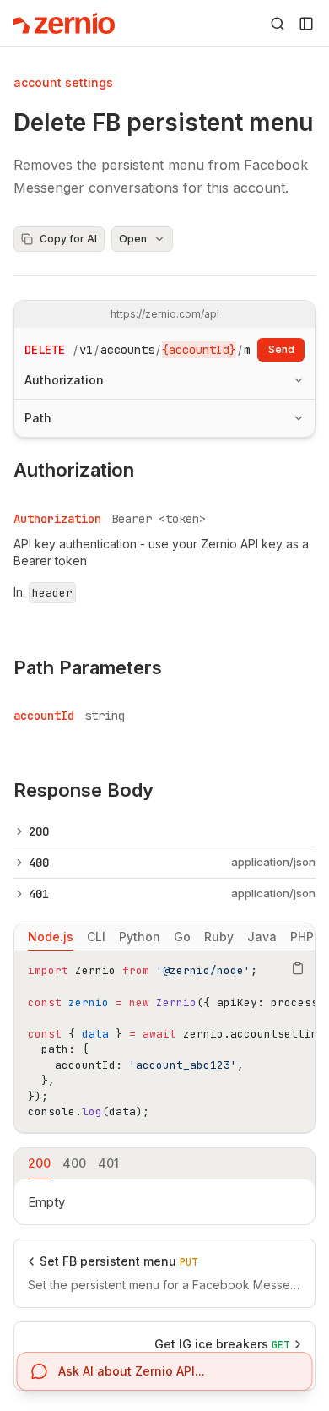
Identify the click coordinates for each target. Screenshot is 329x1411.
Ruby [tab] (219, 936)
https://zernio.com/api (165, 314)
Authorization (64, 380)
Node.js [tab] (50, 936)
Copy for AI (68, 238)
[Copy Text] (298, 968)
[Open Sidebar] (306, 23)
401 (39, 894)
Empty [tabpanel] (46, 1202)
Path (37, 418)
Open (133, 238)
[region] (164, 1041)
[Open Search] (277, 23)
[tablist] (164, 937)
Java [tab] (262, 936)
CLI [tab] (96, 936)
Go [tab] (182, 936)
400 (39, 862)
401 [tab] (108, 1163)
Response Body (83, 790)
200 (39, 831)
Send (281, 349)
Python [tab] (139, 936)
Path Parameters (87, 667)
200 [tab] (39, 1163)
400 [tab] (74, 1163)
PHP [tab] (302, 936)
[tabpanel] (164, 1042)
